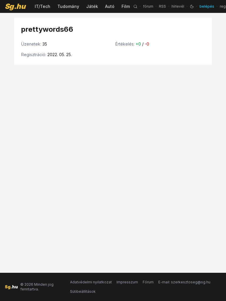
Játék (92, 6)
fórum (148, 6)
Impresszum (127, 282)
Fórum (148, 282)
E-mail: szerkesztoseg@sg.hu (184, 282)
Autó (109, 6)
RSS (162, 6)
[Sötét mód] (192, 6)
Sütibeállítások (83, 291)
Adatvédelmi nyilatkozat (91, 282)
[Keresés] (135, 6)
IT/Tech (42, 6)
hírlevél (178, 6)
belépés (207, 6)
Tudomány (68, 6)
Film (126, 6)
